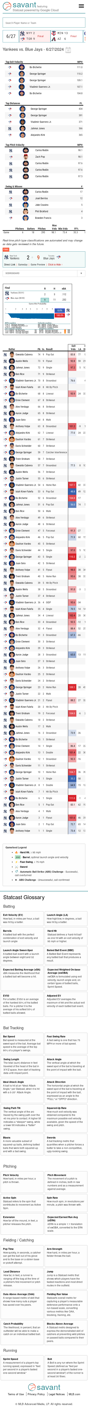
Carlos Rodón (42, 150)
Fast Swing (26, 862)
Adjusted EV (54, 995)
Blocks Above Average (60, 1323)
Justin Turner (22, 478)
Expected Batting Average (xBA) (21, 969)
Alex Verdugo (22, 406)
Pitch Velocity (11, 1175)
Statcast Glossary (24, 897)
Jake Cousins (41, 204)
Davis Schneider (24, 445)
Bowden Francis (43, 218)
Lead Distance (11, 1271)
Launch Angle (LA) (57, 915)
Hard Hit (24, 852)
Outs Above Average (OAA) (18, 1294)
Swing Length (11, 1059)
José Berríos (41, 198)
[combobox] (44, 23)
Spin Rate (52, 1197)
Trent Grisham (23, 459)
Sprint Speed (10, 1359)
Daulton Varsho (23, 439)
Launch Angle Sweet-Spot (18, 950)
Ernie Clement (23, 400)
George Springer (38, 73)
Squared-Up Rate (57, 1108)
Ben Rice (20, 374)
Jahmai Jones (38, 128)
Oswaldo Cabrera (24, 354)
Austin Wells (22, 361)
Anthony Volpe (23, 426)
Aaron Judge (22, 413)
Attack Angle (54, 1059)
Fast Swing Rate (56, 1036)
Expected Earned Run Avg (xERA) (62, 1218)
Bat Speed (9, 1036)
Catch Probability (13, 1323)
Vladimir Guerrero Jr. (40, 86)
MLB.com (74, 1394)
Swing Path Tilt (11, 1108)
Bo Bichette (36, 67)
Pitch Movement (56, 1175)
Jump (50, 1271)
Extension (9, 1217)
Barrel (26, 857)
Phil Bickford (41, 211)
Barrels (7, 931)
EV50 (6, 995)
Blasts (6, 1137)
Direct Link (10, 264)
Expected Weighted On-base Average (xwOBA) (63, 971)
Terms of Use (16, 1394)
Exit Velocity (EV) (13, 915)
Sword (23, 867)
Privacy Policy (37, 1394)
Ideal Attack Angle (13, 1082)
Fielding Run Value (57, 1294)
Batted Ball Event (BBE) (60, 950)
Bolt (49, 1359)
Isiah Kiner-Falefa (24, 387)
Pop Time (8, 1249)
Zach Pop (40, 156)
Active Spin (9, 1197)
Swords (51, 1137)
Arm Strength (54, 1249)
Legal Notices (57, 1394)
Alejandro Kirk (38, 135)
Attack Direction (56, 1082)
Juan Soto (21, 419)
